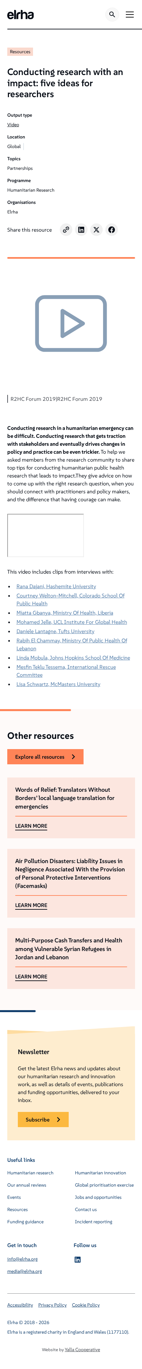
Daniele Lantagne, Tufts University (55, 631)
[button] (128, 14)
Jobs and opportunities (98, 1197)
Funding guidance (25, 1222)
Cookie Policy (86, 1305)
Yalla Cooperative (82, 1349)
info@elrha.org (22, 1259)
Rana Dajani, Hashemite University (56, 586)
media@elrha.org (24, 1271)
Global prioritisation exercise (104, 1185)
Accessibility (20, 1305)
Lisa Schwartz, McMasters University (58, 684)
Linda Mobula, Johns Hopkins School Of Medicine (73, 657)
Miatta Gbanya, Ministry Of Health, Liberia (65, 612)
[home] (20, 14)
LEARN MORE (31, 825)
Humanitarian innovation (100, 1173)
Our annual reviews (26, 1185)
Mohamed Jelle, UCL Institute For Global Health (72, 622)
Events (14, 1197)
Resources (20, 52)
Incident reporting (93, 1222)
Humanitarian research (30, 1173)
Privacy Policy (52, 1305)
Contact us (86, 1209)
